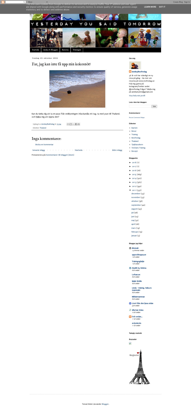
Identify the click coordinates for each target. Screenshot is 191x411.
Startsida (35, 50)
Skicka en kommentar (44, 144)
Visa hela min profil (137, 96)
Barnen (134, 128)
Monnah (135, 248)
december (136, 194)
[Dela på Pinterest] (78, 124)
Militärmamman (138, 297)
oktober (135, 201)
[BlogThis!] (70, 124)
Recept (135, 151)
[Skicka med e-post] (68, 124)
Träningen (77, 50)
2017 (134, 166)
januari (134, 236)
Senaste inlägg (38, 150)
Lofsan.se (136, 275)
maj (133, 220)
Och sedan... (137, 317)
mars (133, 228)
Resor (134, 131)
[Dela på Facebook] (76, 124)
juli (132, 213)
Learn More (150, 7)
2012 (134, 186)
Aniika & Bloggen (50, 50)
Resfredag (136, 138)
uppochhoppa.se (139, 255)
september (136, 205)
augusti (134, 209)
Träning (135, 134)
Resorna (65, 50)
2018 (134, 162)
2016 (134, 170)
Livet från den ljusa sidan (142, 303)
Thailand (43, 128)
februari (135, 232)
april (133, 224)
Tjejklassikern (137, 144)
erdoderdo (136, 323)
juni (133, 217)
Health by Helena (139, 268)
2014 (134, 178)
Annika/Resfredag (139, 72)
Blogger (105, 404)
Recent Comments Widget (137, 117)
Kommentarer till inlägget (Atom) (60, 155)
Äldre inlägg (117, 150)
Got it (162, 7)
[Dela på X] (73, 124)
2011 (134, 190)
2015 (134, 174)
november (136, 197)
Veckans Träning (138, 148)
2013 (134, 182)
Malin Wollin (137, 281)
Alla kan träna (137, 310)
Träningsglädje (138, 261)
